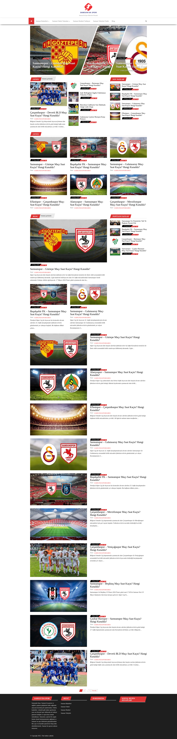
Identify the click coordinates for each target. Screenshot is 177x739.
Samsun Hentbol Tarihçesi (81, 21)
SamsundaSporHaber (45, 70)
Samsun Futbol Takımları (60, 21)
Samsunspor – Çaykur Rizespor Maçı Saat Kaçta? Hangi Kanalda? (134, 250)
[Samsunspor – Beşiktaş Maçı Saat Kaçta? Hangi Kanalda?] (58, 596)
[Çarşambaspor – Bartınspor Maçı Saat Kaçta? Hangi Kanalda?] (74, 86)
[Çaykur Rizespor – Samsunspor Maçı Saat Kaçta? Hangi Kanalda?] (58, 631)
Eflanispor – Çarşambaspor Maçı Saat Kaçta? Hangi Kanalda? (133, 114)
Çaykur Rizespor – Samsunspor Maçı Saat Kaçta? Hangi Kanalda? (115, 620)
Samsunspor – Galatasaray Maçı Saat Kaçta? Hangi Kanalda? (136, 64)
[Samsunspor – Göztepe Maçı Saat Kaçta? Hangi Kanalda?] (115, 87)
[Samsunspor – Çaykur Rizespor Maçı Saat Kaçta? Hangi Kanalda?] (115, 251)
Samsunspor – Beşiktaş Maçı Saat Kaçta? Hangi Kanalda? (115, 585)
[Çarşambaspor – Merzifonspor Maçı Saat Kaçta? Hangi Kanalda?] (128, 184)
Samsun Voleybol (66, 713)
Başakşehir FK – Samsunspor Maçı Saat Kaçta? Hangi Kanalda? (109, 64)
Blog (113, 21)
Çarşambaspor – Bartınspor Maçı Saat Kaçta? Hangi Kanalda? (92, 84)
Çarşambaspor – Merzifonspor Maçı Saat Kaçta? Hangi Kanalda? (128, 203)
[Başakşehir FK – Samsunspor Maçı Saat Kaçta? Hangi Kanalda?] (115, 96)
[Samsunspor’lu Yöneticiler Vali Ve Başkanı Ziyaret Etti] (115, 222)
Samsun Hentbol (65, 710)
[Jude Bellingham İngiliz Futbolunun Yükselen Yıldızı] (74, 97)
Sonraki (94, 690)
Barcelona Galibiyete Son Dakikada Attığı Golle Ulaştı (93, 106)
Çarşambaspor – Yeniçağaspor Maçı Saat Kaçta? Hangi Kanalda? (115, 548)
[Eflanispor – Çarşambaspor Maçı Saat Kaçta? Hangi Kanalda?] (115, 116)
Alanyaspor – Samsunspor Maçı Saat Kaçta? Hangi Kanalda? (86, 203)
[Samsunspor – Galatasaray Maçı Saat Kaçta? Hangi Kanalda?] (115, 106)
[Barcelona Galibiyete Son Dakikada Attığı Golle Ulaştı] (74, 109)
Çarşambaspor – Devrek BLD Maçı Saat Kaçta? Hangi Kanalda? (48, 114)
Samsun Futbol (65, 707)
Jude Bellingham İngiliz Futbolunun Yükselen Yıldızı (93, 94)
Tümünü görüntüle (47, 79)
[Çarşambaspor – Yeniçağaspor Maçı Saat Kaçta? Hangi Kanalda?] (58, 560)
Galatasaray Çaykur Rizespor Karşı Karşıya (92, 118)
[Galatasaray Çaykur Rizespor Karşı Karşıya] (74, 121)
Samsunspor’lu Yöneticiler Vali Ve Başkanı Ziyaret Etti (134, 222)
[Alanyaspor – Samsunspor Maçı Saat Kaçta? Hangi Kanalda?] (88, 184)
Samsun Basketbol (42, 21)
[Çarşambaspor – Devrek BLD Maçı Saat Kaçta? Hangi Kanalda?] (48, 94)
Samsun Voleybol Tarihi (101, 21)
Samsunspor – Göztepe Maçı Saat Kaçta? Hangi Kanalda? (54, 64)
